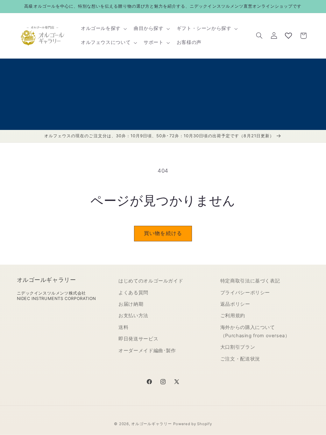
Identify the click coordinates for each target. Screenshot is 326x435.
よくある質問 (133, 293)
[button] (103, 29)
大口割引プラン (237, 347)
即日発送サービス (138, 339)
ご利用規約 (232, 315)
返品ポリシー (235, 304)
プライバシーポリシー (245, 293)
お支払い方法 (133, 315)
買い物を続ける (163, 233)
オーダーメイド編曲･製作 (147, 350)
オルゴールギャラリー (151, 424)
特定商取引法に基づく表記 (250, 281)
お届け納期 (130, 304)
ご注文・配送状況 (240, 359)
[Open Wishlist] (288, 35)
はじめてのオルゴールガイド (150, 281)
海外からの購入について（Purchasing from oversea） (255, 331)
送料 (123, 327)
